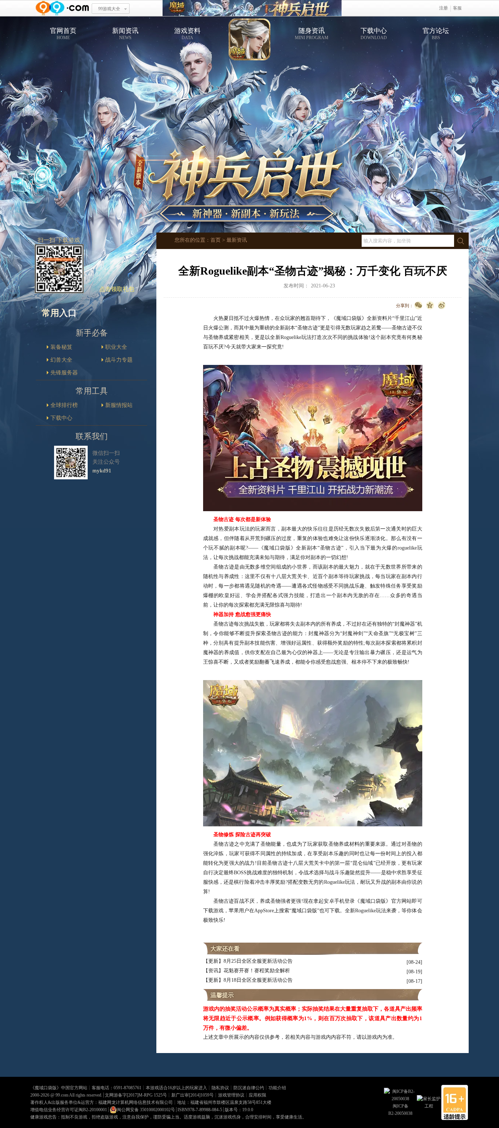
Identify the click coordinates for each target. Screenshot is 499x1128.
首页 (215, 240)
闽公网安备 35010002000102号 (146, 1109)
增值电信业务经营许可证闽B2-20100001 (68, 1109)
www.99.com (62, 8)
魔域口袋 (252, 8)
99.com (62, 1095)
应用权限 (257, 1095)
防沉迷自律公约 (248, 1087)
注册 (443, 8)
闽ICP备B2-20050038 (400, 1110)
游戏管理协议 (231, 1095)
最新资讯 (236, 240)
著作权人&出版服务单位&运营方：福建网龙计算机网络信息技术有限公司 (101, 1102)
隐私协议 (220, 1087)
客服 (457, 8)
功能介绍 (277, 1087)
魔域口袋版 (46, 1087)
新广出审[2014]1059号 (192, 1095)
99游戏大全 (109, 8)
